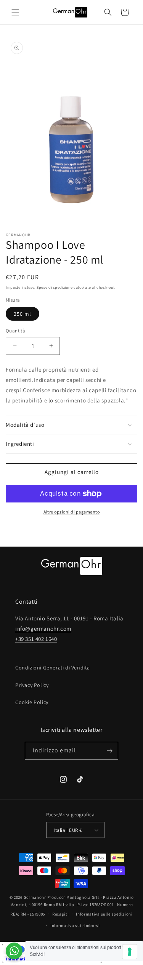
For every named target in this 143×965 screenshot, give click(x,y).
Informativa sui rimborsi (75, 925)
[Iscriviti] (109, 751)
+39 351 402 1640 (36, 638)
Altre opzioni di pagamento (71, 512)
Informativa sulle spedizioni (104, 914)
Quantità (15, 330)
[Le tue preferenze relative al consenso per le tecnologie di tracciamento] (129, 951)
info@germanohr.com (43, 628)
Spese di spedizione (54, 287)
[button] (15, 12)
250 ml (22, 313)
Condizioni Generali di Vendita (52, 667)
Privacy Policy (31, 685)
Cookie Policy (31, 702)
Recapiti (60, 914)
